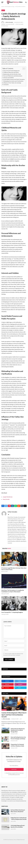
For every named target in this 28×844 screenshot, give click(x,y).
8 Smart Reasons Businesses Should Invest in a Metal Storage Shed (18, 730)
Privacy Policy (12, 774)
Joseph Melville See (7, 497)
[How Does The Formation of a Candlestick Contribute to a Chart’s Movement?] (14, 581)
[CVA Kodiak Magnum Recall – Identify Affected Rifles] (5, 827)
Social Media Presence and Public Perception (14, 79)
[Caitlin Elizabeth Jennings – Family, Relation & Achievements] (14, 37)
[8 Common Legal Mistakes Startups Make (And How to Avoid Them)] (14, 559)
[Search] (26, 2)
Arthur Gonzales (9, 22)
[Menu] (2, 2)
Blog (3, 10)
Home (2, 6)
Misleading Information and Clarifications (13, 81)
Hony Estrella (6, 499)
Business (4, 709)
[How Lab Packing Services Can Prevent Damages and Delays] (5, 739)
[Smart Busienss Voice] (14, 2)
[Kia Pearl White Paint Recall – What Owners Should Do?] (5, 812)
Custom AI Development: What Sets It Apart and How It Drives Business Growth (14, 714)
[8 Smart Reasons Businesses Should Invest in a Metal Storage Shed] (5, 730)
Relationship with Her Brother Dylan (12, 74)
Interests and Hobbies (8, 77)
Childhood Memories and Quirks (11, 72)
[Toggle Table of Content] (23, 68)
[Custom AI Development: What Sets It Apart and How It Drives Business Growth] (14, 704)
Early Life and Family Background (11, 70)
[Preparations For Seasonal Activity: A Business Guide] (5, 746)
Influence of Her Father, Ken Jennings (12, 82)
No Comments (20, 24)
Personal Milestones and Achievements (12, 76)
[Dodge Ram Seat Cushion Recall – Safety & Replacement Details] (5, 819)
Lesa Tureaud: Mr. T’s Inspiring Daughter (12, 612)
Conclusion (6, 84)
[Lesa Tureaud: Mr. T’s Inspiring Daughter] (14, 603)
